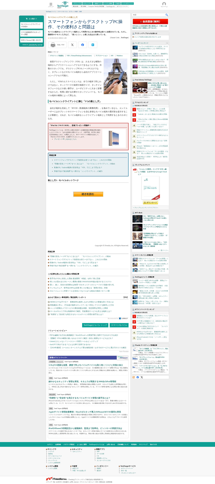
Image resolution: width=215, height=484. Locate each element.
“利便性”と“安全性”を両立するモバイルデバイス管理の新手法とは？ (77, 314)
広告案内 (66, 482)
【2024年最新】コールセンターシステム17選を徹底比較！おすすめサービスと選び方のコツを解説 (88, 348)
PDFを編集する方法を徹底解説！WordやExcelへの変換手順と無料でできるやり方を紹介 (84, 335)
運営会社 (102, 482)
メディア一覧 (50, 482)
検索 (167, 15)
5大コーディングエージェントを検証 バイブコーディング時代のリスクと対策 (156, 227)
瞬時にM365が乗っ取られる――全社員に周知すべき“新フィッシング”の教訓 (158, 85)
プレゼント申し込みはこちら (65, 139)
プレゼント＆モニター (128, 473)
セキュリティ (77, 451)
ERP (98, 451)
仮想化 (50, 454)
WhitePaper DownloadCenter (123, 358)
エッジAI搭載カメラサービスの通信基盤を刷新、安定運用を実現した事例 (79, 308)
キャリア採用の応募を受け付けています (147, 37)
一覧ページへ (163, 250)
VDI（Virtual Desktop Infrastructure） (80, 56)
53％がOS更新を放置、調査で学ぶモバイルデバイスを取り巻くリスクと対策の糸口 (86, 365)
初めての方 (153, 444)
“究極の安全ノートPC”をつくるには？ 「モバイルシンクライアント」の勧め (84, 164)
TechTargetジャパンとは (96, 444)
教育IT (99, 471)
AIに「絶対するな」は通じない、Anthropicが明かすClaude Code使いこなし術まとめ (155, 218)
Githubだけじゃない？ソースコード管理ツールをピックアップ (74, 341)
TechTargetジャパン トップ (95, 325)
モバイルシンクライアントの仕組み (31, 25)
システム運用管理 (54, 463)
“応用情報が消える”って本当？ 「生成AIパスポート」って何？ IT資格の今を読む (155, 235)
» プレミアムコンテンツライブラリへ (145, 208)
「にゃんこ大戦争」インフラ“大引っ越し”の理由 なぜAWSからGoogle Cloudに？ (152, 171)
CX (98, 456)
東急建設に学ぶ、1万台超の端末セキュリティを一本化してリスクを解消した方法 (82, 305)
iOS (112, 56)
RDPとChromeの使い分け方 (31, 40)
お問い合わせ (111, 444)
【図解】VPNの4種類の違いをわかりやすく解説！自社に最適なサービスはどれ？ (81, 338)
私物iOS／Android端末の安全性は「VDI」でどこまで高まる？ (78, 167)
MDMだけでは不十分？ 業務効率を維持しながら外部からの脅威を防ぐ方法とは (82, 302)
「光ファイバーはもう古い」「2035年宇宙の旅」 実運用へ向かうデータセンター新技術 (155, 244)
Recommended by (113, 318)
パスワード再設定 (68, 444)
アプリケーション (102, 56)
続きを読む (88, 194)
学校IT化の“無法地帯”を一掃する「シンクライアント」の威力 (78, 171)
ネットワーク (52, 460)
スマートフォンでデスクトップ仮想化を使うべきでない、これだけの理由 (82, 160)
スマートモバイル (119, 325)
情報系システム (102, 458)
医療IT (99, 468)
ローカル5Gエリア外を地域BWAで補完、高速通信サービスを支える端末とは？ (81, 311)
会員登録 (58, 444)
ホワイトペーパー (127, 468)
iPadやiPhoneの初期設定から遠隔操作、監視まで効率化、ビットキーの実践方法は (85, 428)
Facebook (138, 377)
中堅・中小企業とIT (79, 471)
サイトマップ (143, 444)
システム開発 (52, 468)
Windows (120, 56)
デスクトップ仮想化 (57, 56)
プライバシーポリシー (87, 482)
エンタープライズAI (103, 460)
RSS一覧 (124, 471)
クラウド (51, 451)
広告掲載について (123, 444)
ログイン (50, 444)
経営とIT (75, 468)
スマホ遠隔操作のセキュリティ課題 (31, 33)
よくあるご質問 (82, 444)
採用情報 (109, 482)
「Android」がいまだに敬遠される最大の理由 (152, 114)
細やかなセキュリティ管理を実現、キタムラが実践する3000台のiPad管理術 (82, 381)
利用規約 (134, 444)
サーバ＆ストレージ (55, 456)
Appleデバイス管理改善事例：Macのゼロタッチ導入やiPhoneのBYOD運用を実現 (85, 412)
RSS (134, 377)
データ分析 (100, 454)
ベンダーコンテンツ (141, 43)
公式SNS (59, 482)
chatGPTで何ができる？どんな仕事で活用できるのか (70, 344)
